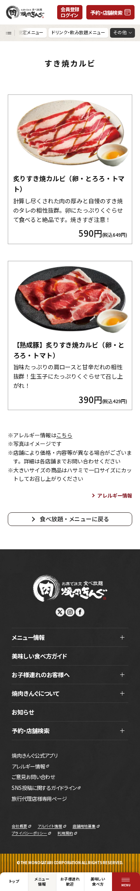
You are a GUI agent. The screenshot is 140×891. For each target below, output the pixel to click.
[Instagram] (69, 612)
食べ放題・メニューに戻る (74, 519)
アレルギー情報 (114, 495)
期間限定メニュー (26, 32)
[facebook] (79, 612)
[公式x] (60, 612)
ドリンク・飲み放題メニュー (78, 32)
